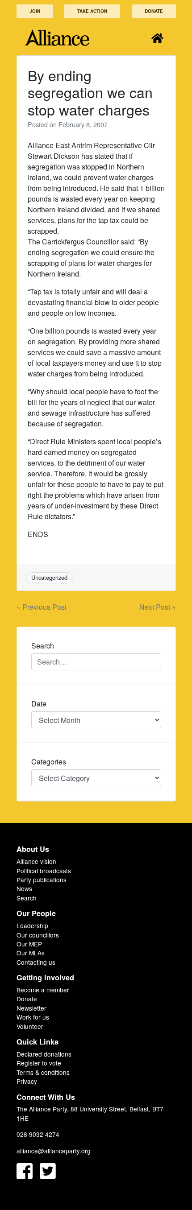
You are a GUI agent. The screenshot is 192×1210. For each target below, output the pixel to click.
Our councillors (38, 934)
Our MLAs (31, 952)
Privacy (27, 1081)
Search (27, 897)
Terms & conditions (43, 1072)
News (24, 888)
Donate (154, 11)
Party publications (42, 879)
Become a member (43, 989)
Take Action (92, 11)
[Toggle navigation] (157, 37)
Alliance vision (36, 861)
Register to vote (39, 1062)
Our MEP (29, 943)
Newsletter (31, 1008)
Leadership (32, 925)
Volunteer (30, 1026)
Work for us (33, 1016)
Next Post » (157, 607)
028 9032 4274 (38, 1134)
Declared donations (44, 1053)
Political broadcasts (44, 870)
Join (34, 11)
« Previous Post (42, 607)
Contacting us (36, 962)
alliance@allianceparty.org (54, 1150)
